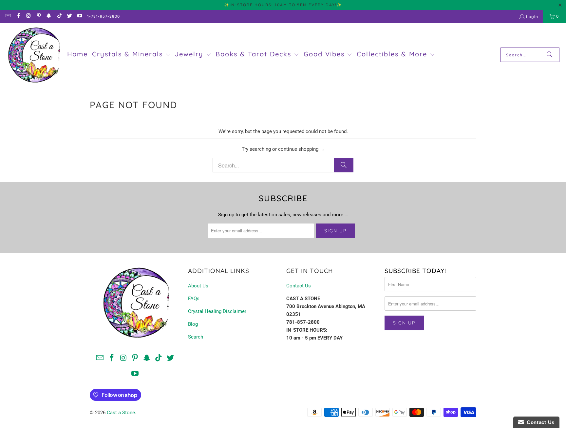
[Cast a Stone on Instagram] (28, 16)
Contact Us (298, 286)
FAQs (193, 299)
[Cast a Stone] (34, 55)
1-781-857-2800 (103, 16)
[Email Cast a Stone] (7, 16)
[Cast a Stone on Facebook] (18, 16)
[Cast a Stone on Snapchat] (48, 16)
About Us (198, 286)
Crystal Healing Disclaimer (217, 311)
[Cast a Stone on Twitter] (69, 16)
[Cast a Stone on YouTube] (79, 16)
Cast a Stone (121, 413)
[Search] (549, 55)
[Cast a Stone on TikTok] (59, 16)
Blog (193, 324)
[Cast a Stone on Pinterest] (38, 16)
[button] (131, 54)
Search (195, 337)
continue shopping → (301, 149)
